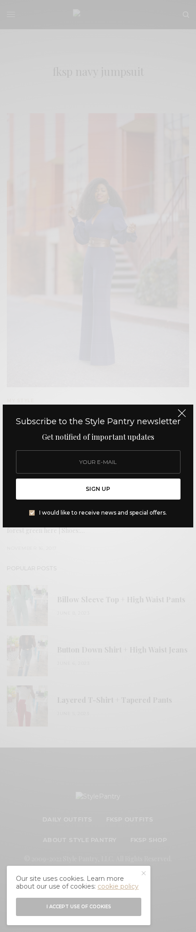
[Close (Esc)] (182, 417)
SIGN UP (98, 488)
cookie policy (118, 886)
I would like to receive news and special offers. (103, 513)
